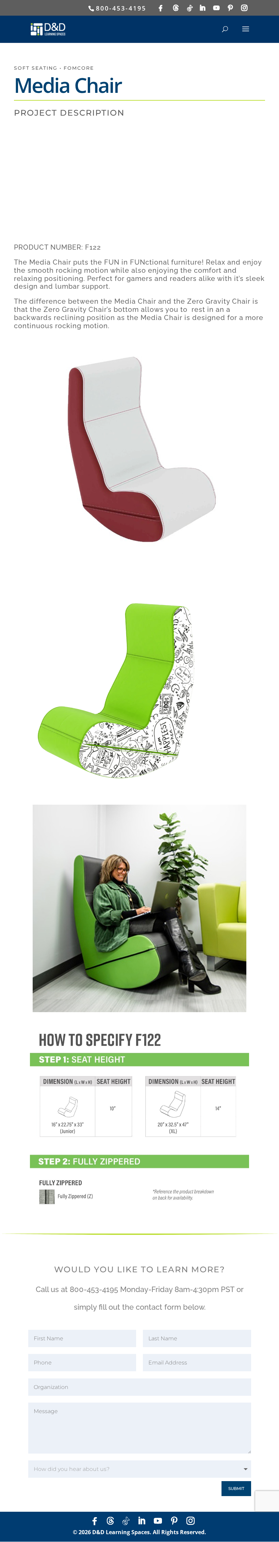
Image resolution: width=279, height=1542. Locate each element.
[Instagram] (244, 8)
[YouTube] (216, 8)
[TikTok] (190, 8)
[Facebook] (161, 8)
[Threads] (176, 8)
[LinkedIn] (203, 8)
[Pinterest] (230, 8)
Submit (236, 1488)
